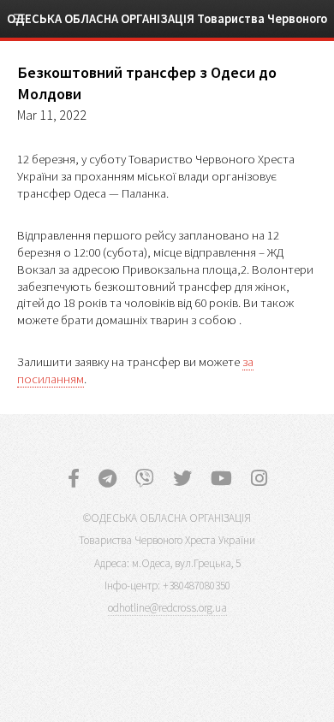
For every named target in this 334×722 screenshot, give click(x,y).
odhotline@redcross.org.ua (167, 608)
